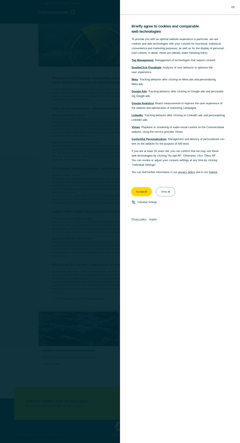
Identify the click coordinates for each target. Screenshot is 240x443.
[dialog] (120, 221)
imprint (213, 172)
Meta (135, 79)
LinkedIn (137, 115)
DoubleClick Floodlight (146, 67)
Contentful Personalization (149, 139)
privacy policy (186, 172)
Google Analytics (143, 103)
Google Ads (139, 91)
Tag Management (142, 60)
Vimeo (136, 127)
